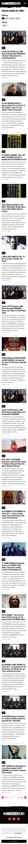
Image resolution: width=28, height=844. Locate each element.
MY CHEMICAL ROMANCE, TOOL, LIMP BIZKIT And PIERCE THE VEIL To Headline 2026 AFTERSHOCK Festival (14, 157)
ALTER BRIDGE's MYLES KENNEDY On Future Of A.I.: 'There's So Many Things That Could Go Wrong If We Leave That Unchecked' (13, 514)
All (3, 18)
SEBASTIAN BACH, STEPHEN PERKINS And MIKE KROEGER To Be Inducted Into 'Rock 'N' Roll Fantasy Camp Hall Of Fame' (14, 361)
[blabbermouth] (11, 4)
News (7, 18)
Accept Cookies (14, 841)
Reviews (17, 18)
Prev (6, 797)
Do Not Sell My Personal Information (14, 837)
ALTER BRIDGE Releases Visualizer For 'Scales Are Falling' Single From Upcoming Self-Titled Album (13, 718)
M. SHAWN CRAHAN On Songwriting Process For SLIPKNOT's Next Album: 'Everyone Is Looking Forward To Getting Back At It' (13, 566)
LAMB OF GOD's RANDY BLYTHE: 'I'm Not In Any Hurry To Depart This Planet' (13, 258)
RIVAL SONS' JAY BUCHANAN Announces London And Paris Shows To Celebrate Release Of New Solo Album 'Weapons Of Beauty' (14, 462)
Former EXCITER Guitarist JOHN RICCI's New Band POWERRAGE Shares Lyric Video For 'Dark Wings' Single (14, 309)
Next (22, 797)
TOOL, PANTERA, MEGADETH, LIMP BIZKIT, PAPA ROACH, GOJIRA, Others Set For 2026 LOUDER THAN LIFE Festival (13, 208)
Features (12, 18)
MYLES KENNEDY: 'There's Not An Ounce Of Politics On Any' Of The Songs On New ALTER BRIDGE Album (13, 617)
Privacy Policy (18, 833)
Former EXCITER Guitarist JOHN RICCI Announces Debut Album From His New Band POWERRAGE (13, 412)
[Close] (26, 825)
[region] (14, 834)
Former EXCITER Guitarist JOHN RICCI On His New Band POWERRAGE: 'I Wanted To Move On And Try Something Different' (14, 54)
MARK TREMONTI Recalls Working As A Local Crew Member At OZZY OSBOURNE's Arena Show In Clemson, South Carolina (14, 769)
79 (18, 797)
